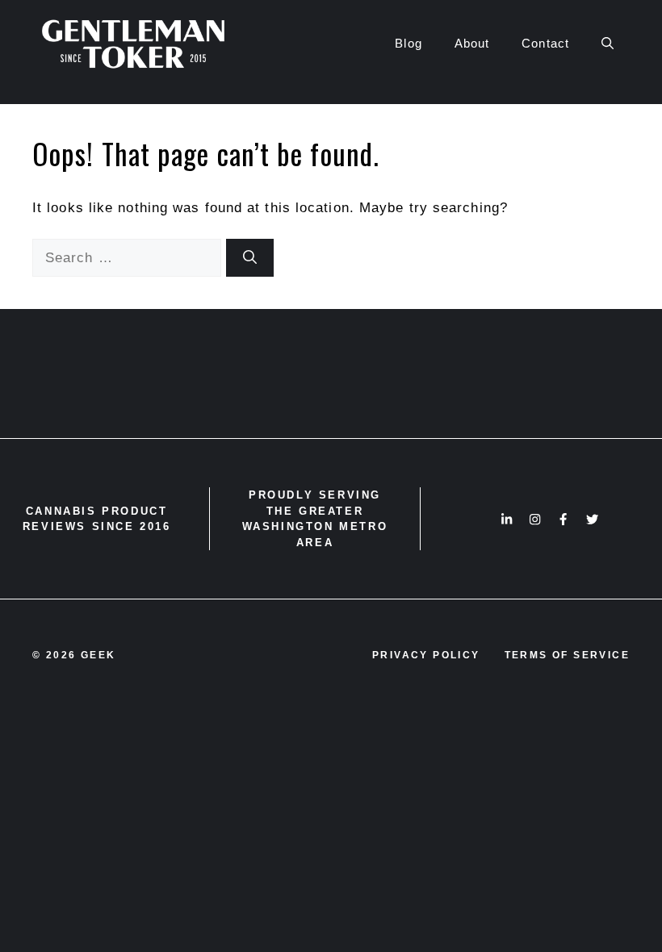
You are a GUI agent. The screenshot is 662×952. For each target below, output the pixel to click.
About (472, 43)
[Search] (250, 258)
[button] (607, 43)
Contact (545, 43)
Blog (408, 43)
